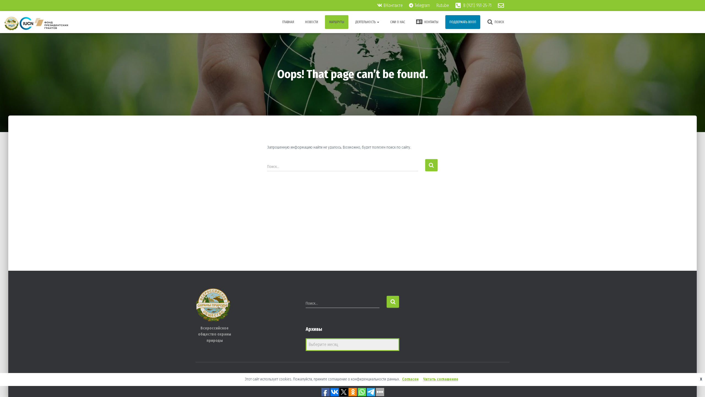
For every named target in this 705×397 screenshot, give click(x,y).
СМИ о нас (397, 22)
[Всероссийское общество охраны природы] (36, 23)
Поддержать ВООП (462, 22)
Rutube (443, 5)
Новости (311, 22)
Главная (288, 22)
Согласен (410, 379)
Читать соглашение (440, 379)
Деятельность (365, 22)
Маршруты (336, 22)
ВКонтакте (392, 5)
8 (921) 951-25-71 (477, 5)
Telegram (421, 5)
